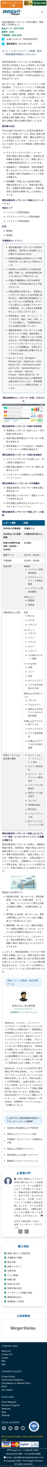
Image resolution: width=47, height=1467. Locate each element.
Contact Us (7, 1354)
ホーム (5, 50)
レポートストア (18, 50)
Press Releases (9, 1401)
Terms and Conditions (12, 1379)
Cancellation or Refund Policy (16, 1383)
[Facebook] (5, 1429)
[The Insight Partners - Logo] (12, 12)
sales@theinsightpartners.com (28, 1457)
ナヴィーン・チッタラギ (23, 1005)
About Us (6, 1351)
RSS (3, 1361)
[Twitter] (11, 1429)
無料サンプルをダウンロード (11, 4)
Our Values (7, 1389)
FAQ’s (4, 1386)
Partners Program (11, 1405)
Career (5, 1357)
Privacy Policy (8, 1376)
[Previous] (19, 1231)
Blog (4, 1412)
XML (4, 1364)
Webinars (6, 1408)
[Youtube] (23, 1429)
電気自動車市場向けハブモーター (20, 54)
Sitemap (6, 1415)
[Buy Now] (35, 3)
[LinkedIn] (17, 1429)
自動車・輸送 (35, 50)
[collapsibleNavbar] (42, 12)
